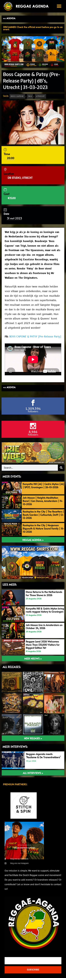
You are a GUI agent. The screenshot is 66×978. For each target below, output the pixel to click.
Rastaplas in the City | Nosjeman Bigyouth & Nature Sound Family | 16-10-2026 (43, 528)
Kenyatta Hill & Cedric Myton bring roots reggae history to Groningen (45, 610)
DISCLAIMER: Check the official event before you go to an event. (33, 28)
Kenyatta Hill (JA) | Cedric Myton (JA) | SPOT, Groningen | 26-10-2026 (43, 485)
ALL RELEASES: (12, 667)
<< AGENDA (9, 18)
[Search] (61, 468)
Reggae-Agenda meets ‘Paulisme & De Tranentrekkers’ (43, 755)
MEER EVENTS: (12, 476)
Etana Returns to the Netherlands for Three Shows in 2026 (44, 593)
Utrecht (40, 96)
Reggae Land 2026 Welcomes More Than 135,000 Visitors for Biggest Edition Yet (43, 644)
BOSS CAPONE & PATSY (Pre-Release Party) (35, 336)
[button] (59, 6)
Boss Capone (17, 96)
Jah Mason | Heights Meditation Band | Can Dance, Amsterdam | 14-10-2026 (43, 501)
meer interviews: (15, 746)
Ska (30, 96)
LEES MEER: (10, 584)
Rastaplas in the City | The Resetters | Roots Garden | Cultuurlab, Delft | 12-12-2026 (43, 515)
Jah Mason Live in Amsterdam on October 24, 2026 (44, 626)
